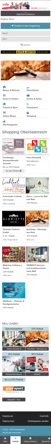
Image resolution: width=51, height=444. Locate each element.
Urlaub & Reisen (30, 441)
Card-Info (44, 416)
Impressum (8, 416)
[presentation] (3, 70)
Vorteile (15, 441)
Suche (27, 45)
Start (5, 441)
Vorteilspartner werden (38, 421)
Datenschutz (8, 421)
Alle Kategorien (10, 124)
